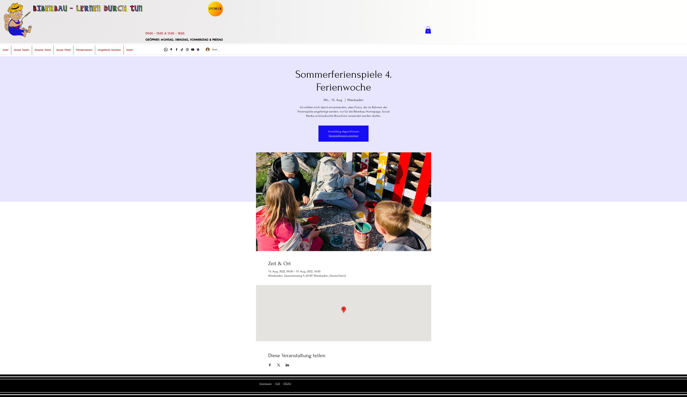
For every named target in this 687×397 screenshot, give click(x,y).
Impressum (265, 383)
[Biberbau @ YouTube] (192, 49)
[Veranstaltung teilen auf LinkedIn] (287, 365)
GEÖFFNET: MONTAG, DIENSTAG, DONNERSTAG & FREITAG (184, 39)
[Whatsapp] (166, 49)
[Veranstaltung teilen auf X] (278, 365)
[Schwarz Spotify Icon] (198, 49)
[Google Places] (171, 49)
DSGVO (287, 383)
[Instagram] (187, 49)
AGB (277, 383)
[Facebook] (176, 49)
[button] (428, 30)
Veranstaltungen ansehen (344, 135)
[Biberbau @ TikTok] (182, 49)
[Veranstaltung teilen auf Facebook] (270, 365)
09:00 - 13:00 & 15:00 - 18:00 (164, 33)
